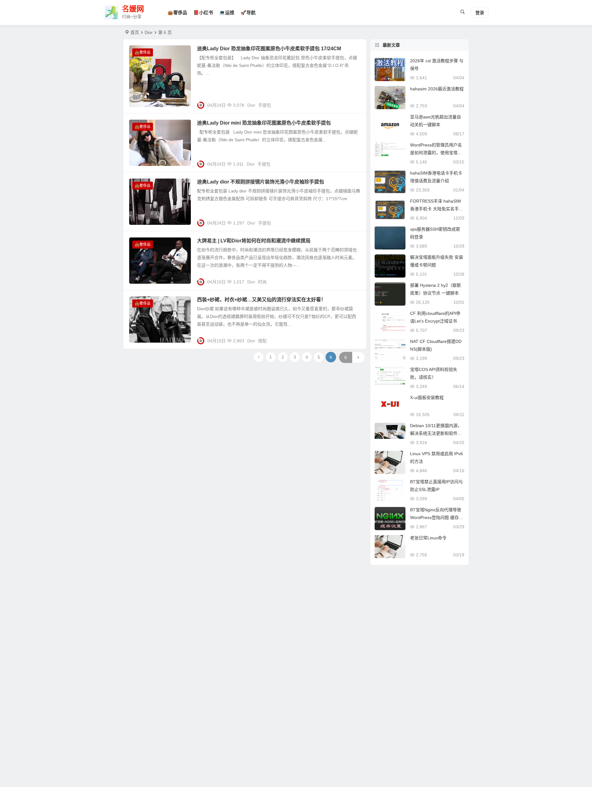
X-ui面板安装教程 (427, 397)
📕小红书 (203, 12)
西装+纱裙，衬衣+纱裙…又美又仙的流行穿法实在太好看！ (261, 299)
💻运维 (226, 12)
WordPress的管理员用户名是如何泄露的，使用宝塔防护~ (436, 152)
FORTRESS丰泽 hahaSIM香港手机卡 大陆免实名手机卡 (436, 209)
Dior (251, 105)
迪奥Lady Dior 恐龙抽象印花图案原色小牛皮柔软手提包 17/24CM (269, 48)
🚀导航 (248, 12)
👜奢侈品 (177, 12)
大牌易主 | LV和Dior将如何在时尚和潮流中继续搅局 (253, 240)
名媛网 (133, 9)
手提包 (264, 105)
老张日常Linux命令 (428, 537)
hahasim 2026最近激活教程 (437, 88)
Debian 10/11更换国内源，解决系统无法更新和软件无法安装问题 (436, 433)
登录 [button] (479, 12)
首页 (134, 32)
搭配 (262, 340)
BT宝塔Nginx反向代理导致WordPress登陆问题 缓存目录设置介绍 (436, 517)
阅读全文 (354, 102)
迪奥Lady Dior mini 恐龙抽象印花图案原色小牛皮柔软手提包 (264, 123)
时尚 (262, 281)
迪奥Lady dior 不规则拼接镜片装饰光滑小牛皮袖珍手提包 (260, 181)
